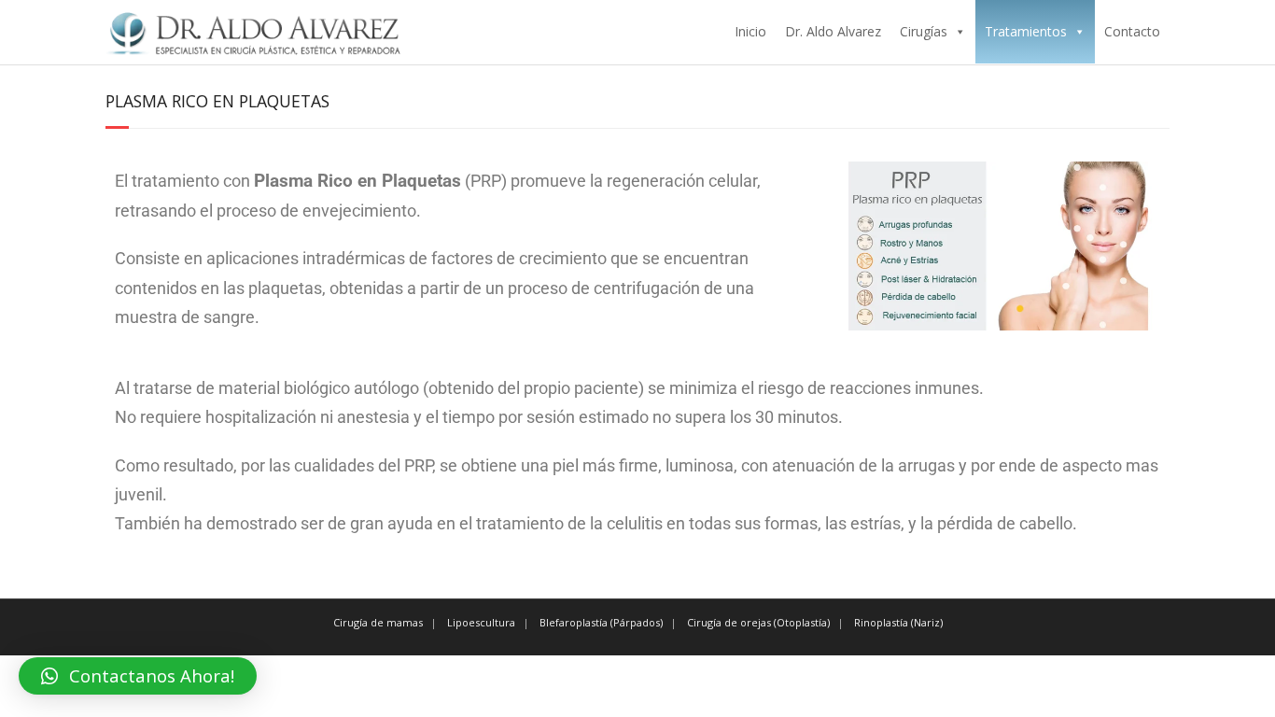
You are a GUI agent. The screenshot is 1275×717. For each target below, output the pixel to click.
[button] (138, 676)
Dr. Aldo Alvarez (833, 31)
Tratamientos (1026, 31)
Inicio (750, 31)
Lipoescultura (481, 622)
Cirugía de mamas (378, 622)
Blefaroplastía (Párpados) (601, 622)
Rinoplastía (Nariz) (898, 622)
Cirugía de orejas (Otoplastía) (758, 622)
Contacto (1132, 31)
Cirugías (923, 31)
